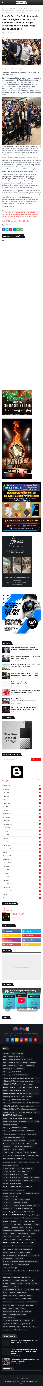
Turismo (35, 1327)
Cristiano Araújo (23, 1162)
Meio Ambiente (7, 1274)
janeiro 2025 (22, 852)
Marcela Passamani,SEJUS (10, 1268)
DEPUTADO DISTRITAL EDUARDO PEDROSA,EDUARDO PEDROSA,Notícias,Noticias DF (18, 1181)
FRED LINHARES (7, 1237)
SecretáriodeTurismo (9, 1317)
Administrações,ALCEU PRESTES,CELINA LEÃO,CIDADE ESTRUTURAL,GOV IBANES (18, 1081)
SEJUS (18, 1327)
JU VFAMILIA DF (19, 1258)
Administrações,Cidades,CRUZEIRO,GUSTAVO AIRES (17, 1118)
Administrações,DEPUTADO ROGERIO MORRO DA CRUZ (18, 1131)
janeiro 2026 (22, 810)
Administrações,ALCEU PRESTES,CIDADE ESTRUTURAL (18, 1084)
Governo (24, 1243)
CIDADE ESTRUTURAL (18, 1149)
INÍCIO (18, 1378)
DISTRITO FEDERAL (16, 1224)
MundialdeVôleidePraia (20, 1280)
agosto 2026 (22, 785)
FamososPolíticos (23, 1233)
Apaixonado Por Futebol (10, 1140)
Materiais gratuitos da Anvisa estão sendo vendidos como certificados (25, 666)
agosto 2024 (22, 870)
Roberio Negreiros (8, 1305)
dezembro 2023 (21, 898)
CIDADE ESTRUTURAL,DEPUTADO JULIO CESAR (16, 1153)
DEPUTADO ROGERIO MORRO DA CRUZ (14, 1215)
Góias (23, 1237)
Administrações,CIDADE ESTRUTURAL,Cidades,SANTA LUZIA (20, 1109)
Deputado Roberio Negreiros (23, 1209)
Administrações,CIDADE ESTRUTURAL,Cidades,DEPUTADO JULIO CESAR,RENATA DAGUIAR (21, 1103)
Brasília (35, 1143)
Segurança (6, 1324)
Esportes (36, 1230)
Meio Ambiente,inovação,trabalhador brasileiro (16, 1277)
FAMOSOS (13, 1233)
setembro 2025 (22, 824)
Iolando (12, 1252)
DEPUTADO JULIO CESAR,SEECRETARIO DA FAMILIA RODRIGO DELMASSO (20, 1206)
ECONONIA (6, 1227)
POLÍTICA (13, 9)
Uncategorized (7, 1330)
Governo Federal (8, 1246)
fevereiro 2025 (22, 849)
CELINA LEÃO (6, 1146)
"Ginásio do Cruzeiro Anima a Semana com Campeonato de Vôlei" (25, 1360)
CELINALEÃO (6, 1149)
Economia (37, 1224)
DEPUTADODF (7, 1218)
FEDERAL (32, 1233)
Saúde (17, 1308)
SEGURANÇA (14, 1324)
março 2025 (22, 845)
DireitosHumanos (29, 1221)
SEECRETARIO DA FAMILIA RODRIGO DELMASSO (16, 1320)
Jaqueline (27, 1252)
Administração (30, 1065)
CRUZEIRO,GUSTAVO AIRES (10, 1165)
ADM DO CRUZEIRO (17, 1053)
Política (5, 1293)
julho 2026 (22, 789)
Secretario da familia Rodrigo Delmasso (14, 1314)
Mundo (32, 1280)
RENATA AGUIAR (26, 1299)
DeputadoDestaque (33, 1215)
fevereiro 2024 (22, 891)
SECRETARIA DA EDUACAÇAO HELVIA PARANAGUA (17, 1311)
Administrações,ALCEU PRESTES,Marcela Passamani (17, 1097)
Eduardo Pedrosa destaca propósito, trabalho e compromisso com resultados (24, 649)
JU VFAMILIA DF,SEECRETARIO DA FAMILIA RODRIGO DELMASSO (20, 1261)
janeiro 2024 (22, 894)
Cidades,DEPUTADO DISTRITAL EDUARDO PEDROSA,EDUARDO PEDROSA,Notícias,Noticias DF (20, 1156)
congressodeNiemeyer (9, 1162)
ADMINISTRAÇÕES (19, 1069)
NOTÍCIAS (27, 1283)
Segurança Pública (26, 1324)
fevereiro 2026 (22, 807)
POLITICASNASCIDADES (25, 1296)
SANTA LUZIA (30, 1305)
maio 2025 (22, 838)
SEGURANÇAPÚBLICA (9, 1327)
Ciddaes (26, 1159)
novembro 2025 (22, 817)
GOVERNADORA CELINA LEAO (26, 1240)
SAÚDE (23, 1308)
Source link (10, 212)
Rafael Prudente (7, 1299)
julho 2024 (22, 873)
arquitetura (32, 1140)
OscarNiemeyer (29, 1289)
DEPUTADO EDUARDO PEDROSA (12, 1193)
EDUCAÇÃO (29, 1227)
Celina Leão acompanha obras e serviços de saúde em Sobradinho (25, 657)
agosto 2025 (22, 828)
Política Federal (21, 1293)
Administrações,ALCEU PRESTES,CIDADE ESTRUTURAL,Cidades (20, 1087)
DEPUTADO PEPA (8, 1209)
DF (20, 1221)
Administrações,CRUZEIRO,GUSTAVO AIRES (15, 1128)
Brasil (22, 1143)
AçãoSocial (6, 1053)
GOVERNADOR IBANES (9, 1240)
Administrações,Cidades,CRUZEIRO (13, 1115)
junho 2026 (22, 793)
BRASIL (29, 1143)
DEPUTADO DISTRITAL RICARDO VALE (13, 1190)
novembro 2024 (22, 859)
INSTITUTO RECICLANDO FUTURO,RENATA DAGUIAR (17, 1249)
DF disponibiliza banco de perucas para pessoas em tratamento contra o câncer (24, 674)
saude (4, 1308)
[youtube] (11, 944)
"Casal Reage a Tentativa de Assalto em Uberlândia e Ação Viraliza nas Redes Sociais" (24, 1351)
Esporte (29, 1230)
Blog (17, 1143)
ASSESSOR (5, 1143)
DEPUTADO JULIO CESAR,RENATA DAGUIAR (15, 1202)
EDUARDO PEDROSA (17, 1227)
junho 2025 (22, 835)
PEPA (37, 1289)
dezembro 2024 (22, 856)
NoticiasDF (6, 1286)
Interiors (5, 1252)
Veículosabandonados (20, 1330)
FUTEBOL (16, 1237)
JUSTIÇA (13, 1265)
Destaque (5, 1221)
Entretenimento (7, 1230)
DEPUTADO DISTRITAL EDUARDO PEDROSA (15, 1174)
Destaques (14, 1221)
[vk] (31, 940)
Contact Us (25, 1378)
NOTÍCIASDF (15, 1286)
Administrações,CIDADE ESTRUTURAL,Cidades (16, 1100)
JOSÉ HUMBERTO (7, 1258)
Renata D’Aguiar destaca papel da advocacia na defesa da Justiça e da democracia (26, 700)
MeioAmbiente (7, 1280)
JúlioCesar (6, 1265)
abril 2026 (22, 800)
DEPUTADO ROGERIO (28, 1212)
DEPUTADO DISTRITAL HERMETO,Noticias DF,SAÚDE (17, 1187)
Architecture (22, 1140)
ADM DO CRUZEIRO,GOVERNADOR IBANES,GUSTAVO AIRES (19, 1062)
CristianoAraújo (34, 1162)
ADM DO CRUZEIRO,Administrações (13, 1056)
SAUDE (11, 1308)
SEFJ (33, 1320)
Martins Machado (33, 1271)
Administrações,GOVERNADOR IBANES (14, 1134)
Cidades (33, 1153)
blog (12, 1143)
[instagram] (11, 940)
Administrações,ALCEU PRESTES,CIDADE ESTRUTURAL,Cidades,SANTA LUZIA (14, 1091)
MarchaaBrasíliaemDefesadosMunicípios (14, 1271)
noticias (12, 1283)
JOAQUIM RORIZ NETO (9, 1255)
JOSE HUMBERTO (34, 1255)
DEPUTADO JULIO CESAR (10, 1196)
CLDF (32, 1159)
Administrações (7, 1069)
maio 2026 (22, 796)
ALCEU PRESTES (31, 1134)
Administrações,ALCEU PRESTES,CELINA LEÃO (15, 1075)
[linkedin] (30, 1040)
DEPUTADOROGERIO (32, 1218)
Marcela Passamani (23, 1265)
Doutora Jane (27, 1224)
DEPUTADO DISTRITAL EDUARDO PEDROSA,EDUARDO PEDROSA (21, 1177)
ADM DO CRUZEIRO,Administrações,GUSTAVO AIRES (17, 1059)
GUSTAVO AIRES (19, 1246)
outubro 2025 (22, 821)
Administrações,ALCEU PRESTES (12, 1072)
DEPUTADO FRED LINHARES (31, 1193)
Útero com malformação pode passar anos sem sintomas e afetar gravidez (25, 691)
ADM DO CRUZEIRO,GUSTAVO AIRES (13, 1065)
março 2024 (22, 887)
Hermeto (29, 1246)
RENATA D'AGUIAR (8, 1302)
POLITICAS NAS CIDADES (10, 1296)
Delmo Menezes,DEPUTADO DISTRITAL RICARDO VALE (18, 1168)
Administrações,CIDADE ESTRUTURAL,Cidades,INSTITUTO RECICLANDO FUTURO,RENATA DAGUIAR (19, 1106)
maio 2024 (22, 880)
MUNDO (5, 1283)
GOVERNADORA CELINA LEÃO (11, 1243)
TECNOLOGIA (26, 1327)
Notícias (19, 1283)
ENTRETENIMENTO (19, 1230)
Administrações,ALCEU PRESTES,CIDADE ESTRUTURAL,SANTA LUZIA (20, 1094)
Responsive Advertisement (21, 967)
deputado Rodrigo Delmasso (11, 1212)
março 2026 (22, 803)
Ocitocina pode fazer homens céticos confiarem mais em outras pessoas (23, 708)
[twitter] (31, 931)
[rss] (11, 935)
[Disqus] (21, 313)
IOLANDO (20, 1252)
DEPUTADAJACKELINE (24, 1171)
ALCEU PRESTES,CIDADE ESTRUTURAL (13, 1137)
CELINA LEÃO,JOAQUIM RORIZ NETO (23, 1146)
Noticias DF (35, 1283)
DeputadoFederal (19, 1218)
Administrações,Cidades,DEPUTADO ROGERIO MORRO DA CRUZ (21, 1121)
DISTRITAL (6, 1224)
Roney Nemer (20, 1305)
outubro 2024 (22, 863)
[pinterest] (31, 935)
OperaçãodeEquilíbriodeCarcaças (12, 1289)
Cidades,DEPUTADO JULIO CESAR (12, 1159)
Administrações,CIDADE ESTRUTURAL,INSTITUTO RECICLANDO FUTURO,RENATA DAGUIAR (20, 1112)
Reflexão (16, 1299)
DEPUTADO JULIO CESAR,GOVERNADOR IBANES (16, 1199)
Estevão (5, 1233)
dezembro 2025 (22, 814)
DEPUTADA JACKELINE (9, 1171)
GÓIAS (29, 1237)
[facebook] (11, 931)
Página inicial (5, 9)
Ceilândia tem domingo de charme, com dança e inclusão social (24, 683)
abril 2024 (22, 884)
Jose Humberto (22, 1255)
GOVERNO (32, 1243)
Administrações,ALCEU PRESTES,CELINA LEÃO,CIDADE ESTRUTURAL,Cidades (18, 1078)
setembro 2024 (22, 866)
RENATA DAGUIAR (32, 1302)
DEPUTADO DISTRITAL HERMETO (12, 1184)
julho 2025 (22, 831)
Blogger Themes (19, 1381)
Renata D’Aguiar (20, 1302)
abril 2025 (22, 842)
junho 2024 (22, 877)
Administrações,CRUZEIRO (10, 1125)
